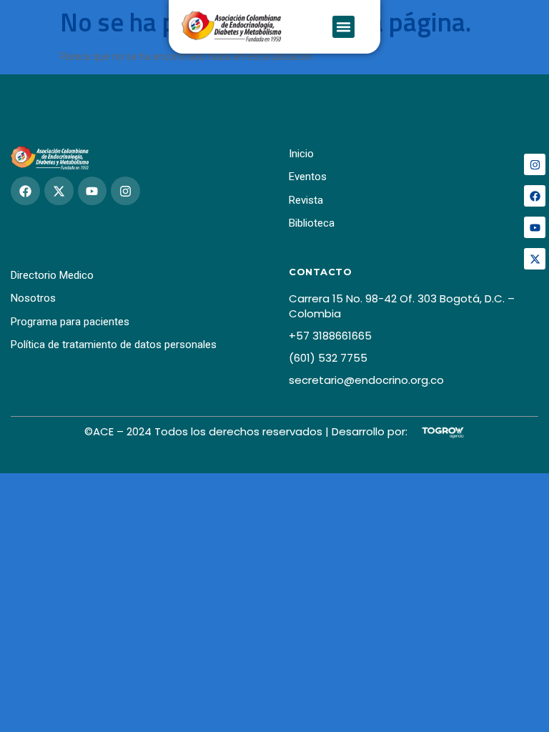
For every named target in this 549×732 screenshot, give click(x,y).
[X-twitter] (534, 258)
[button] (343, 27)
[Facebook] (534, 196)
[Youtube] (534, 227)
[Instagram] (534, 164)
